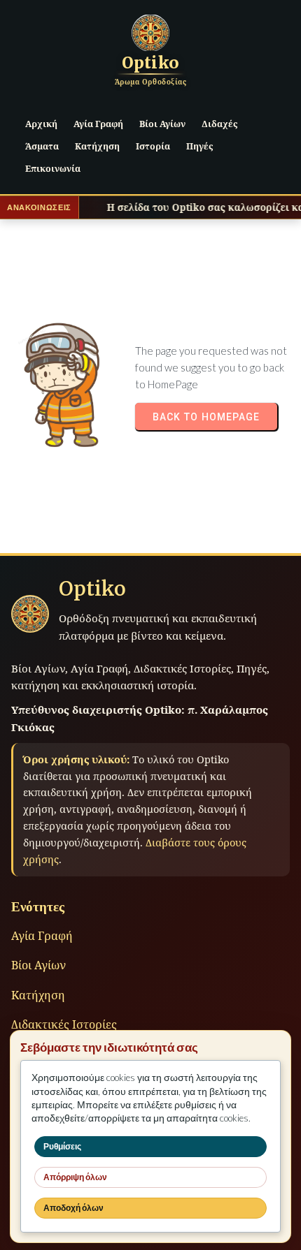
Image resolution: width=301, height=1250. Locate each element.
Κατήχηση (38, 995)
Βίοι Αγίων (38, 965)
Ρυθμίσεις (62, 1146)
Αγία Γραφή (42, 935)
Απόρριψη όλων (75, 1177)
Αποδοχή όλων (73, 1208)
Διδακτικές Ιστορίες (64, 1024)
